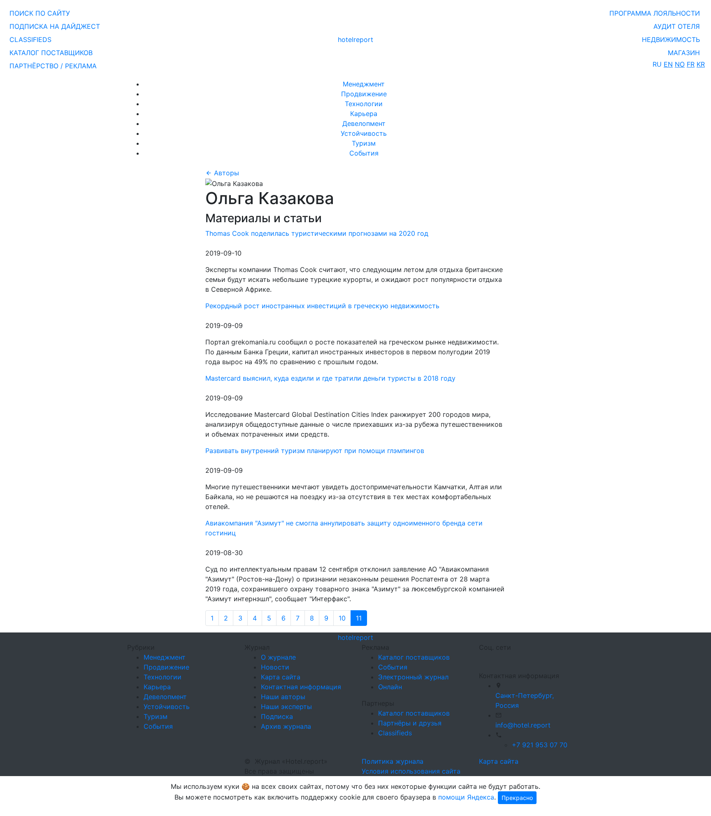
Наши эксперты (286, 706)
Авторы (225, 173)
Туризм (364, 143)
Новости (275, 667)
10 (342, 618)
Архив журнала (286, 726)
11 (359, 618)
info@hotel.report (523, 725)
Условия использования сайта (411, 771)
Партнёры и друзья (409, 723)
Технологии (364, 104)
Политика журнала (392, 761)
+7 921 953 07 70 (539, 745)
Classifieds (395, 733)
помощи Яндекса (466, 797)
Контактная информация (301, 687)
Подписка (277, 716)
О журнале (278, 657)
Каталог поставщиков (414, 657)
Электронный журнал (413, 677)
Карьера (363, 113)
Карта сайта (280, 677)
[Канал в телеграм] (480, 658)
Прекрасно (517, 797)
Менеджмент (364, 84)
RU (657, 64)
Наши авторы (283, 697)
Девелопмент (364, 123)
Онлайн (390, 687)
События (364, 153)
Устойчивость (364, 133)
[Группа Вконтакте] (484, 658)
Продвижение (364, 94)
